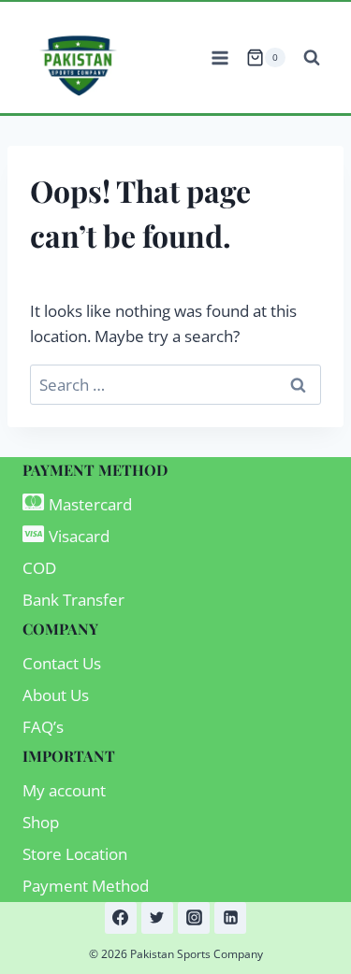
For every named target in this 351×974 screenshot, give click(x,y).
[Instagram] (194, 918)
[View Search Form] (312, 58)
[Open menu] (219, 57)
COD (39, 568)
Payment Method (85, 885)
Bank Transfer (73, 599)
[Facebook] (121, 918)
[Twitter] (157, 918)
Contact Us (61, 663)
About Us (55, 695)
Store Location (74, 854)
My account (64, 790)
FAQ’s (43, 727)
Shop (40, 822)
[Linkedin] (230, 918)
